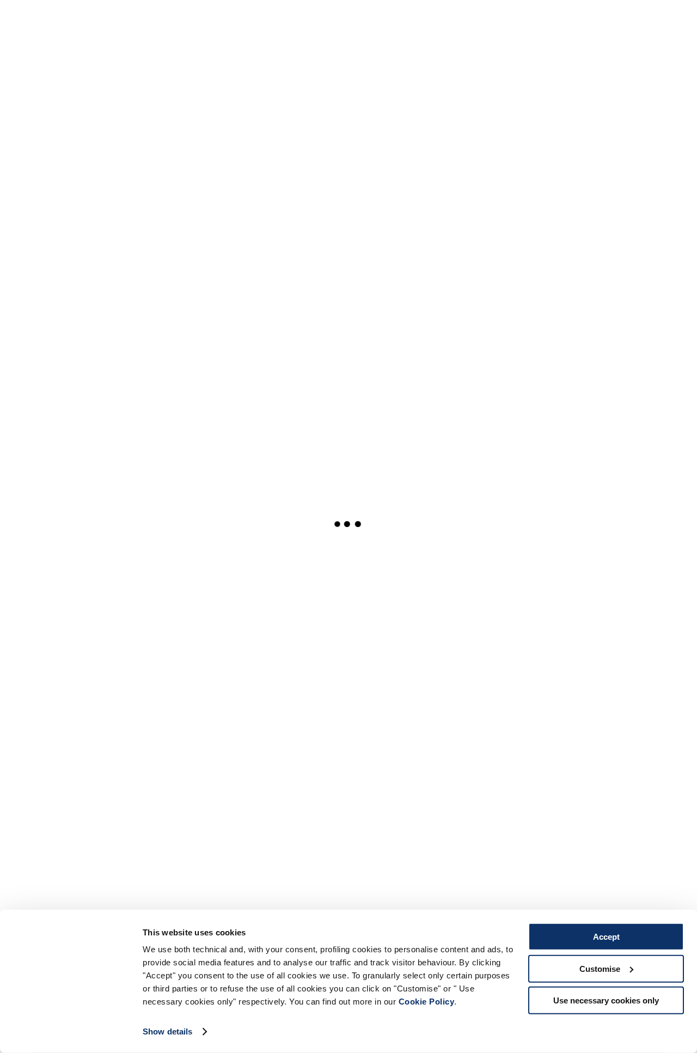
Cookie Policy (427, 1001)
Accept (606, 936)
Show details (167, 1031)
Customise (599, 968)
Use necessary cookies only (606, 1000)
